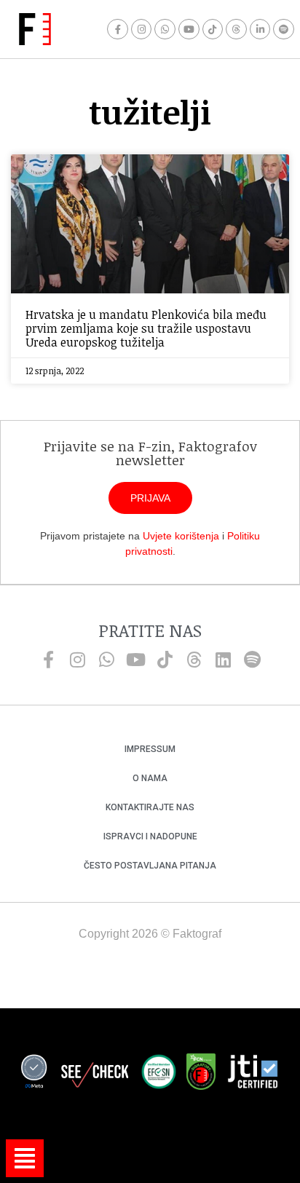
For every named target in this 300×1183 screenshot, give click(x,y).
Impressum (150, 749)
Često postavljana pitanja (150, 865)
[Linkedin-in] (260, 29)
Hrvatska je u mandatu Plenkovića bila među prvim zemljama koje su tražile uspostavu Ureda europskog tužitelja (146, 328)
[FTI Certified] (252, 1073)
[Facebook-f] (117, 29)
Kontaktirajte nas (150, 807)
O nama (150, 778)
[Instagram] (141, 29)
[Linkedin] (223, 659)
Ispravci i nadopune (150, 836)
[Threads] (236, 29)
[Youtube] (189, 29)
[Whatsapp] (164, 29)
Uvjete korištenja (181, 536)
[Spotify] (283, 29)
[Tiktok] (213, 29)
